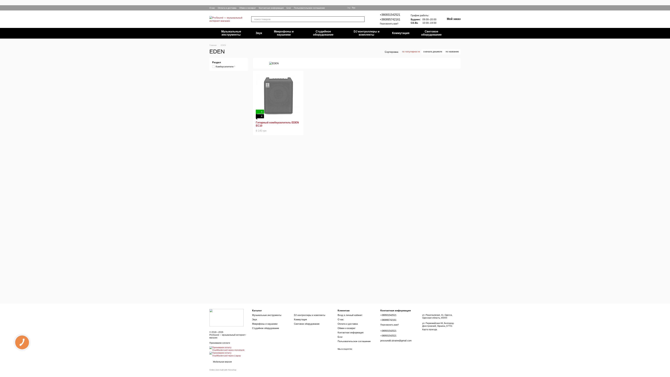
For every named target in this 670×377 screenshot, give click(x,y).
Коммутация (400, 33)
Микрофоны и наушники (284, 33)
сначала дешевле (432, 51)
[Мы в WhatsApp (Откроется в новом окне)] (342, 7)
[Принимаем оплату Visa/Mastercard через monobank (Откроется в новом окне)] (228, 349)
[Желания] (453, 7)
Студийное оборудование (323, 33)
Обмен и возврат (247, 8)
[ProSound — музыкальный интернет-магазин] (226, 317)
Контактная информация (271, 8)
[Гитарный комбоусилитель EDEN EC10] (278, 96)
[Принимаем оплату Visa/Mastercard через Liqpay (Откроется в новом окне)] (228, 354)
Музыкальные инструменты (231, 33)
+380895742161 (390, 19)
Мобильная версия (222, 362)
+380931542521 (390, 14)
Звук (259, 33)
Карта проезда (429, 329)
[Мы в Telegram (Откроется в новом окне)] (338, 7)
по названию (452, 51)
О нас (212, 8)
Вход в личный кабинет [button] (350, 315)
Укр (349, 8)
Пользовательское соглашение (309, 8)
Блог (288, 8)
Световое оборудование (431, 33)
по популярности (411, 51)
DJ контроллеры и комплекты (366, 33)
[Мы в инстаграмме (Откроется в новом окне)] (334, 7)
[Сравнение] (459, 7)
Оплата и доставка (227, 8)
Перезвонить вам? (389, 24)
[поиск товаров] (361, 19)
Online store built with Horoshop (222, 370)
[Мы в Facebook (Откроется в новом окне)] (329, 7)
